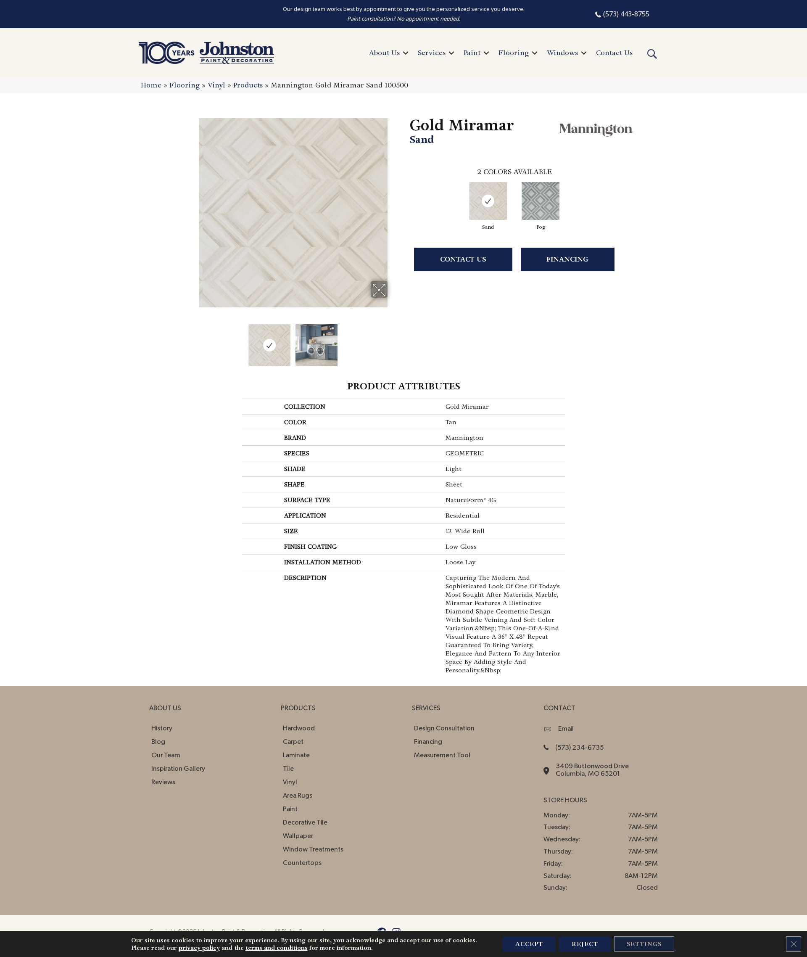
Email (566, 728)
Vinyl (216, 85)
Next (393, 341)
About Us (384, 52)
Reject (585, 944)
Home (151, 85)
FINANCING (567, 259)
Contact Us (614, 52)
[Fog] (541, 201)
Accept (529, 944)
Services (432, 52)
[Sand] (488, 201)
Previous (192, 341)
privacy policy (199, 948)
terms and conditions (276, 948)
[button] (405, 53)
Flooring (513, 52)
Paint (472, 52)
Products (248, 85)
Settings (644, 944)
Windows (562, 52)
